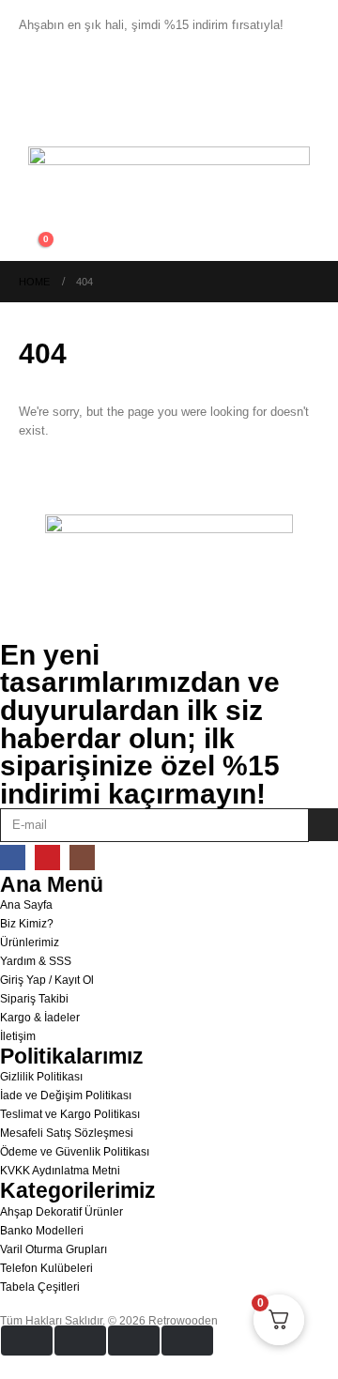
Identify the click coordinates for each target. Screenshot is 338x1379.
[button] (33, 224)
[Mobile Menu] (36, 123)
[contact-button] (323, 824)
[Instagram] (82, 857)
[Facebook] (12, 857)
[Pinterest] (47, 857)
